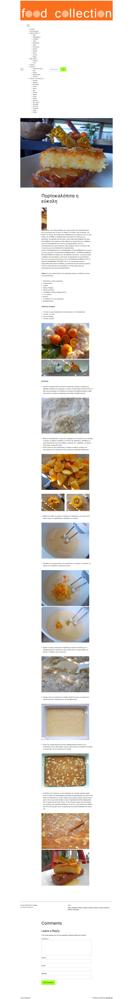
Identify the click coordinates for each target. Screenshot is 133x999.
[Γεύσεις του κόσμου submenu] (42, 78)
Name (43, 958)
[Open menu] (21, 69)
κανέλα (101, 907)
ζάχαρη (90, 907)
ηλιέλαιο (95, 907)
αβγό (69, 907)
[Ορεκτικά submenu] (36, 59)
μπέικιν (70, 909)
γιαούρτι (85, 907)
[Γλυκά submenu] (34, 67)
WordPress (109, 998)
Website (44, 973)
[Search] (63, 69)
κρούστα (106, 907)
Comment (45, 939)
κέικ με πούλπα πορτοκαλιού (54, 259)
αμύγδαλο (74, 907)
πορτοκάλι (76, 909)
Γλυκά (35, 905)
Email (43, 965)
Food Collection (25, 998)
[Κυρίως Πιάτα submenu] (39, 33)
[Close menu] (28, 25)
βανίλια (80, 907)
